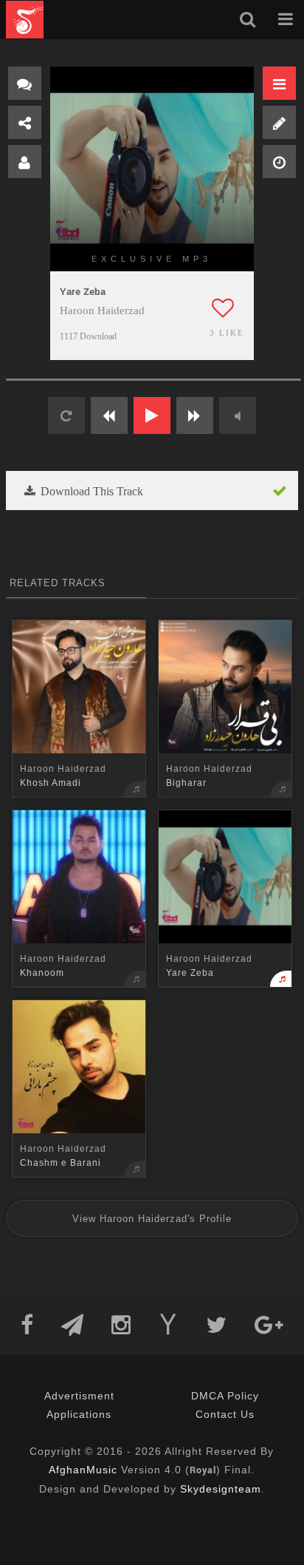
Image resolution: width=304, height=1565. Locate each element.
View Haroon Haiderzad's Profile (152, 1218)
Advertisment (79, 1396)
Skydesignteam (220, 1489)
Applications (78, 1414)
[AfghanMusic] (25, 19)
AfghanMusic (83, 1470)
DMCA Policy (225, 1396)
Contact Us (225, 1414)
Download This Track (90, 491)
